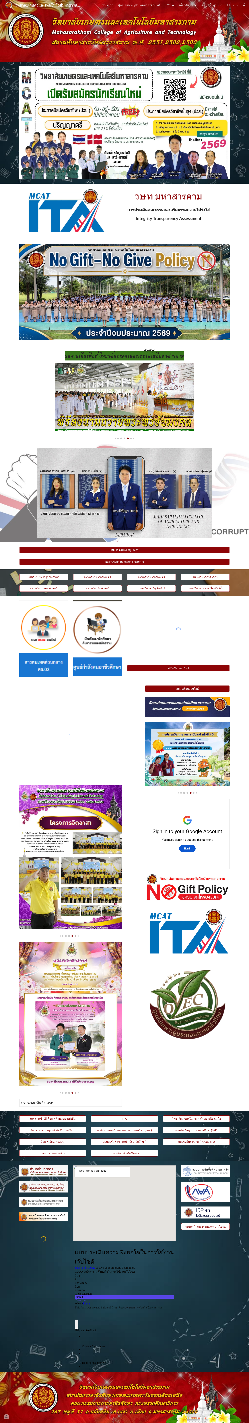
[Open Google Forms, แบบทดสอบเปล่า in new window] (169, 1251)
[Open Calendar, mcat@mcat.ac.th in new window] (222, 803)
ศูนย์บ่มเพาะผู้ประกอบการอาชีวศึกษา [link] (140, 5)
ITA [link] (168, 5)
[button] (244, 5)
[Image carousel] (124, 401)
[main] (124, 356)
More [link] (230, 5)
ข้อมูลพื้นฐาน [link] (210, 5)
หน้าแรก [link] (107, 5)
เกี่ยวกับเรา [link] (186, 5)
